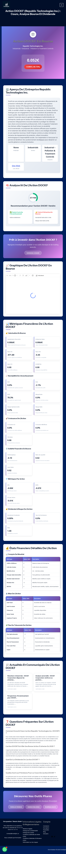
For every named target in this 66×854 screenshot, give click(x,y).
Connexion (46, 826)
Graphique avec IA (50, 807)
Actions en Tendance (16, 807)
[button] (4, 849)
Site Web (16, 165)
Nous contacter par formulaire (12, 837)
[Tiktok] (54, 836)
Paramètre (46, 830)
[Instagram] (52, 836)
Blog (44, 832)
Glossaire (45, 833)
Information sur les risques (30, 842)
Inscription (46, 828)
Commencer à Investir (33, 253)
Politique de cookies (28, 832)
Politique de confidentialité (30, 830)
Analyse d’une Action (34, 807)
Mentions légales (27, 828)
